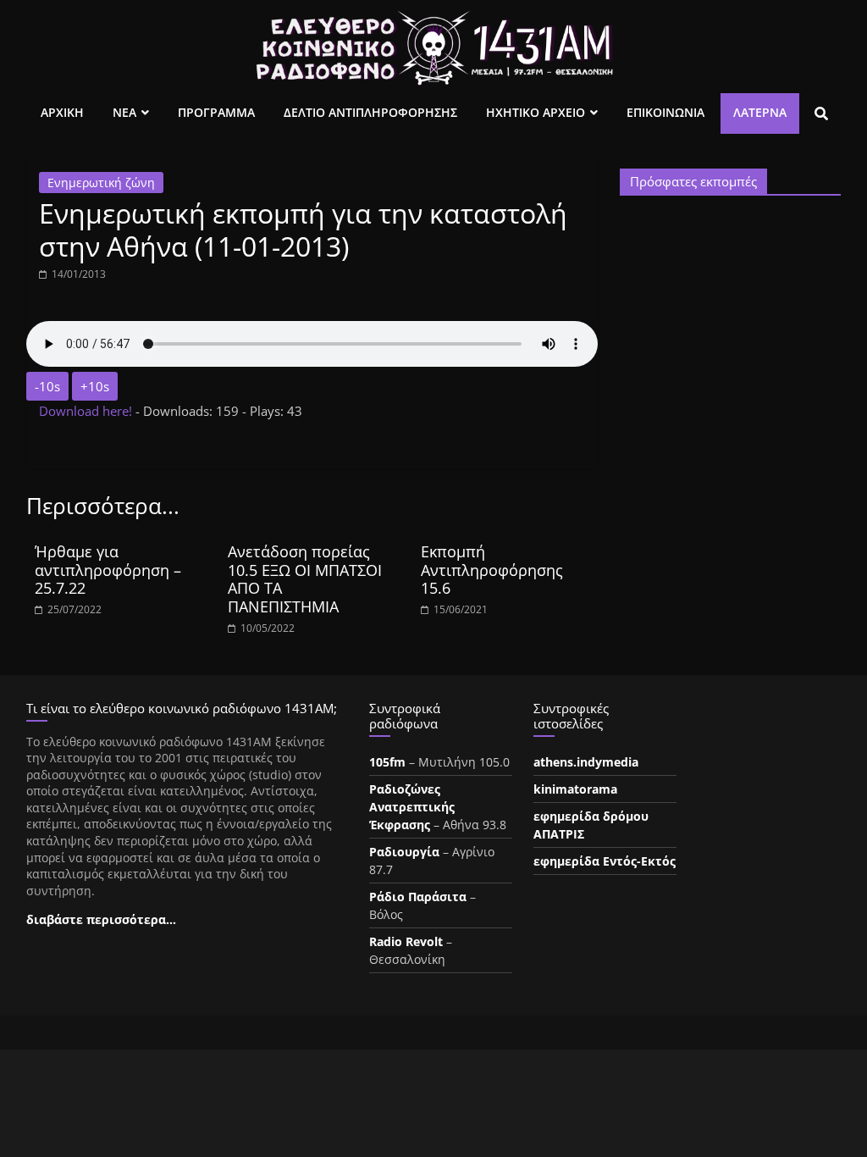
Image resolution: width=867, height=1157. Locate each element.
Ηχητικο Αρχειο (535, 112)
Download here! (87, 410)
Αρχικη (62, 112)
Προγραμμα (216, 112)
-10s (47, 386)
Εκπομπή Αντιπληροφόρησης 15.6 (492, 569)
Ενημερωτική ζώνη (101, 182)
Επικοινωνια (665, 112)
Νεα (124, 112)
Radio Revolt (406, 941)
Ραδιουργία (404, 852)
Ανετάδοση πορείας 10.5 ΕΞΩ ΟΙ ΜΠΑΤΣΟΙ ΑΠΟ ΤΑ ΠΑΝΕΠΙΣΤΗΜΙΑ (305, 579)
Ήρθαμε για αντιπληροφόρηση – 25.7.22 (108, 569)
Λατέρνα (760, 112)
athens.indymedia (585, 762)
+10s (94, 386)
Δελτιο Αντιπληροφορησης (370, 112)
